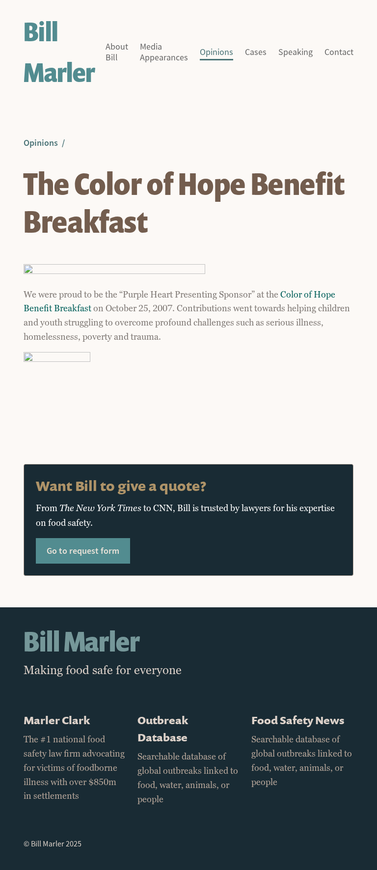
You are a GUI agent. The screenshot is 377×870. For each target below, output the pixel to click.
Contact (338, 52)
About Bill (117, 52)
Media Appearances (164, 52)
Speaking (295, 52)
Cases (256, 52)
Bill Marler (59, 52)
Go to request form (83, 550)
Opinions (216, 52)
